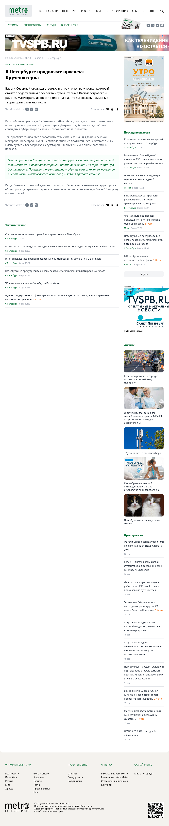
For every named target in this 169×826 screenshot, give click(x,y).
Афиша (9, 788)
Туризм (38, 781)
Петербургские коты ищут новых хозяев (143, 522)
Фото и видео (41, 773)
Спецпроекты (32, 25)
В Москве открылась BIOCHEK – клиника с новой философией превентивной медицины (142, 694)
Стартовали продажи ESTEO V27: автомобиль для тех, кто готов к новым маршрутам (142, 626)
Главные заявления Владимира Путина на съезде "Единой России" (142, 179)
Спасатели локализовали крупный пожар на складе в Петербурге (42, 234)
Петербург (69, 11)
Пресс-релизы (42, 788)
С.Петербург (54, 57)
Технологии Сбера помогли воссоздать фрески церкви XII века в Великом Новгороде (141, 606)
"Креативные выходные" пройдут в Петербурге (32, 283)
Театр (37, 784)
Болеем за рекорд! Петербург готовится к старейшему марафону (141, 379)
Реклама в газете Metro (114, 773)
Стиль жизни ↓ (117, 11)
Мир (99, 11)
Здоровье (39, 777)
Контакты (106, 784)
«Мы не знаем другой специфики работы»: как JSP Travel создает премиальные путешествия (143, 586)
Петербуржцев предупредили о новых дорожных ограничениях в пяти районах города (55, 270)
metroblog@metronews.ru (92, 808)
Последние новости (137, 132)
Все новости (48, 11)
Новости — (40, 57)
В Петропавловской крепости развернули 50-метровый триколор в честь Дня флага (53, 258)
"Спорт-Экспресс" (55, 811)
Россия (86, 11)
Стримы (13, 25)
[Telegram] (117, 109)
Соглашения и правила (114, 781)
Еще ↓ (153, 11)
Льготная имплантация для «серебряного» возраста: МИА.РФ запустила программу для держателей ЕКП (143, 417)
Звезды (51, 25)
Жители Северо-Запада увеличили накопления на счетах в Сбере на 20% (144, 545)
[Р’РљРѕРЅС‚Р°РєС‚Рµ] (108, 109)
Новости (128, 264)
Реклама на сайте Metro (114, 777)
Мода (126, 228)
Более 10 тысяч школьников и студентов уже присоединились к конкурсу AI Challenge (143, 565)
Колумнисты (75, 781)
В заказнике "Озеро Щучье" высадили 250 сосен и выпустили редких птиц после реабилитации (60, 246)
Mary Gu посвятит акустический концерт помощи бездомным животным (142, 714)
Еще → (144, 274)
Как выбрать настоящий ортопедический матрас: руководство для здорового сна (142, 486)
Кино (36, 792)
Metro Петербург (143, 773)
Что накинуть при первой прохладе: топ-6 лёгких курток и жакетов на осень (142, 219)
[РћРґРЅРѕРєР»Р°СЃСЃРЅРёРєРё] (112, 109)
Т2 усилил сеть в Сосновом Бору (142, 453)
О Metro (138, 11)
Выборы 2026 (69, 25)
